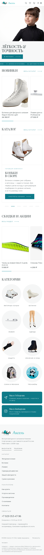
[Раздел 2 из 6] (12, 206)
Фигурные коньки (8, 459)
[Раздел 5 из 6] (31, 206)
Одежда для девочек (10, 471)
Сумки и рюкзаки (8, 479)
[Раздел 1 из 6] (6, 206)
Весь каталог (30, 71)
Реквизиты (36, 538)
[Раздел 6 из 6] (37, 206)
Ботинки (5, 463)
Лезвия (4, 467)
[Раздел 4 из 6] (25, 206)
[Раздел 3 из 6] (18, 206)
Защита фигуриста (9, 475)
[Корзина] (34, 3)
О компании (6, 501)
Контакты (5, 505)
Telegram (18, 448)
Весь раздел (7, 221)
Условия (4, 542)
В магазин (9, 56)
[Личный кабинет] (38, 3)
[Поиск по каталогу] (25, 3)
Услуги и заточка (8, 493)
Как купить (6, 489)
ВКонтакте (7, 448)
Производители (8, 497)
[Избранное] (30, 3)
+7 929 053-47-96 (11, 516)
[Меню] (41, 3)
